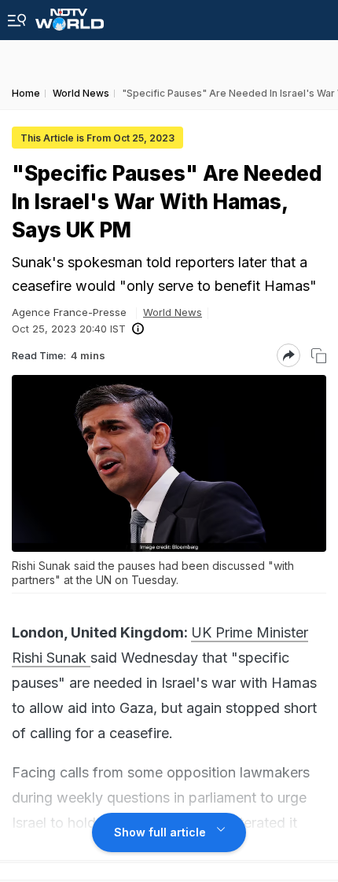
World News (172, 312)
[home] (69, 15)
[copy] (318, 355)
